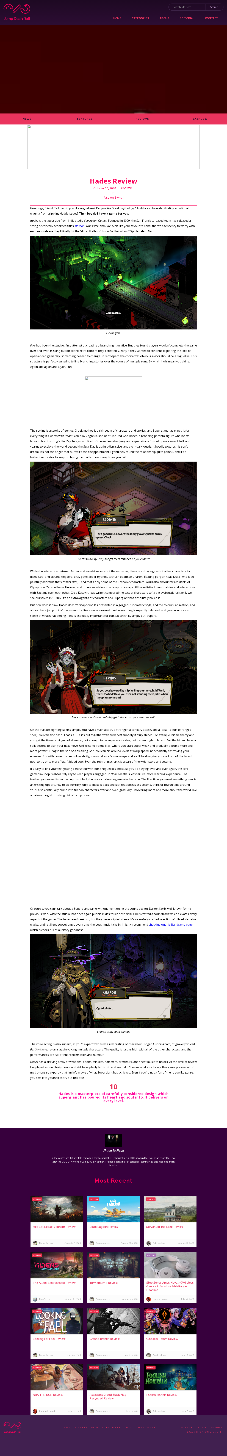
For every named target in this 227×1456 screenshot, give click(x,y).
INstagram (216, 1427)
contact (211, 18)
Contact (129, 1427)
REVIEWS (142, 119)
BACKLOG (200, 119)
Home (117, 18)
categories (140, 18)
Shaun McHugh (113, 1150)
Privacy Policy (146, 1427)
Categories (80, 1427)
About (94, 1427)
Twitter (201, 1427)
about (164, 18)
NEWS (27, 119)
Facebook (187, 1427)
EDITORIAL (187, 18)
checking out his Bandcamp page (171, 925)
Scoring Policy (111, 1427)
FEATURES (84, 119)
